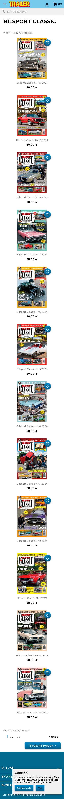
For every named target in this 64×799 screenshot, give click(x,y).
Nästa (54, 737)
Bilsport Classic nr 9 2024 (32, 197)
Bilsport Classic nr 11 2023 (32, 712)
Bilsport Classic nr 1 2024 (32, 598)
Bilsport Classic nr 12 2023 (32, 655)
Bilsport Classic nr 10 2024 (32, 140)
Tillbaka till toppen (42, 746)
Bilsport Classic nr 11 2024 (32, 82)
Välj (40, 788)
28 (18, 736)
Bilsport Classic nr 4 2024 (32, 426)
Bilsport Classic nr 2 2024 (32, 540)
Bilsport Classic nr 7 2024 (32, 254)
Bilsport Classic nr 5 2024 (32, 369)
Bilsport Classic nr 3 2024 (32, 483)
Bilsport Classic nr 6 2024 (32, 311)
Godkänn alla (24, 788)
